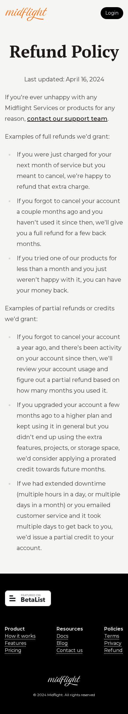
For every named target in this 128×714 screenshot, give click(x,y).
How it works (20, 636)
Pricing (13, 650)
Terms (111, 636)
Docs (62, 636)
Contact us (69, 650)
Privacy (112, 643)
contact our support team (67, 118)
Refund (113, 650)
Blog (62, 643)
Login (111, 13)
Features (15, 643)
